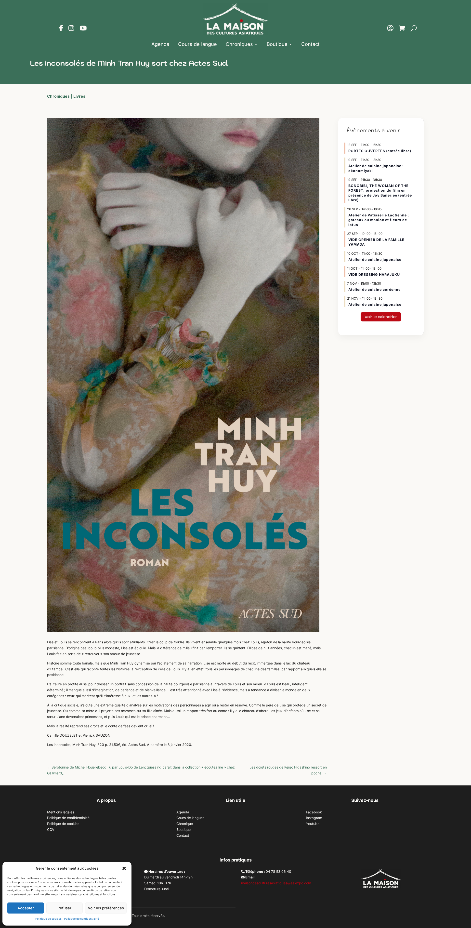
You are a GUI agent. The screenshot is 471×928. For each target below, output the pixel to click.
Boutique (277, 44)
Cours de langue (197, 44)
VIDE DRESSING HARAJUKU (374, 274)
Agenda (160, 44)
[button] (124, 868)
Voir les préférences (106, 908)
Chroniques (239, 44)
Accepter (25, 908)
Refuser (64, 908)
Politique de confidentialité (81, 918)
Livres (79, 96)
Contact (310, 44)
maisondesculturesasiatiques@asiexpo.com (276, 883)
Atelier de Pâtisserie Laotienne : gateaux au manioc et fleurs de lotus (378, 220)
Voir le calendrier (381, 316)
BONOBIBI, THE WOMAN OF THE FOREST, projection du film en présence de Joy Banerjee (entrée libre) (380, 193)
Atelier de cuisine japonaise (375, 259)
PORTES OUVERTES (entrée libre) (379, 151)
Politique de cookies (48, 918)
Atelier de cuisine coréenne (374, 289)
